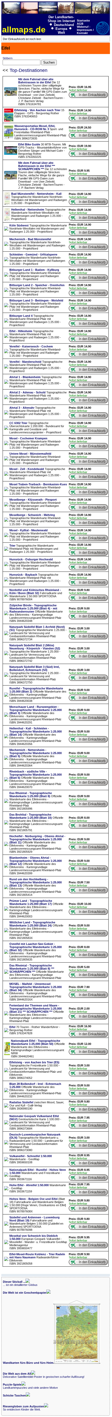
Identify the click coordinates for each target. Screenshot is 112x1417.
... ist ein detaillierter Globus (20, 1283)
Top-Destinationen (28, 70)
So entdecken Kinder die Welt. (23, 1408)
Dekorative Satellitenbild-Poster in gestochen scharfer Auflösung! (43, 1375)
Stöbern (8, 58)
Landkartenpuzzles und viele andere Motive (30, 1386)
